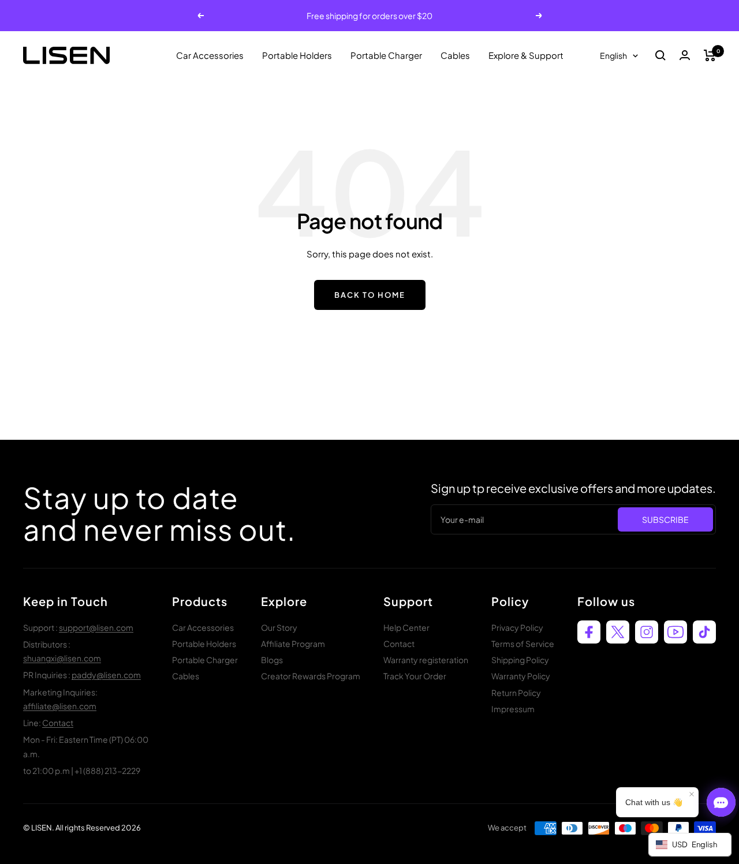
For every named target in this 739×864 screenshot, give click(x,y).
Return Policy (516, 692)
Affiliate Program (293, 643)
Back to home (369, 295)
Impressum (513, 709)
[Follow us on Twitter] (617, 632)
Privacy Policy (517, 627)
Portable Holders (297, 55)
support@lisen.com (96, 627)
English (613, 55)
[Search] (660, 55)
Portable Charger (386, 55)
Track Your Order (414, 676)
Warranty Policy (520, 676)
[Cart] (710, 55)
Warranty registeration (425, 659)
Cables (455, 55)
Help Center (406, 627)
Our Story (279, 627)
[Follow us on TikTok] (704, 632)
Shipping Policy (520, 659)
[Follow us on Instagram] (646, 632)
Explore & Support (525, 55)
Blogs (272, 659)
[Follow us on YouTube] (675, 632)
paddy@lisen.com (106, 674)
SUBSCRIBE (665, 519)
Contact (57, 722)
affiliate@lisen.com (59, 706)
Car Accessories (210, 55)
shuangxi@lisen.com (62, 658)
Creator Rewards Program (310, 676)
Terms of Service (522, 643)
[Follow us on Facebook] (588, 632)
